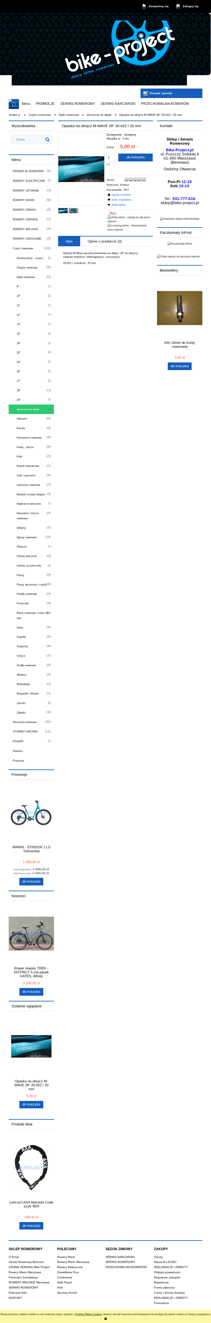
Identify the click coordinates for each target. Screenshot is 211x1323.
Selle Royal (64, 1282)
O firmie (14, 1257)
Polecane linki (18, 1292)
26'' (18, 371)
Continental (64, 1277)
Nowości (18, 751)
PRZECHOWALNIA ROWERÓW (126, 1267)
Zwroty (158, 1257)
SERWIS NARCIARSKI (120, 1257)
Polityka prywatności (167, 1272)
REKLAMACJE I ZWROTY (171, 1267)
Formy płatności (164, 1287)
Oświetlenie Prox (68, 1272)
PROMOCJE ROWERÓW (28, 171)
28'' (18, 390)
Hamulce (22, 418)
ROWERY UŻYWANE (26, 190)
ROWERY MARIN (23, 200)
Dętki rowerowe (26, 277)
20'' (18, 352)
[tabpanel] (105, 258)
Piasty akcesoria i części (32, 584)
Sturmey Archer (67, 1292)
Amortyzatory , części (30, 258)
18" (19, 343)
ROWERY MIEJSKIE (25, 229)
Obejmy (21, 527)
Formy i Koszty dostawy (169, 1292)
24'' (18, 362)
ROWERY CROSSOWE (27, 238)
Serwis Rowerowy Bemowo (26, 1262)
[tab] (69, 241)
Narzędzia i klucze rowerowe (28, 516)
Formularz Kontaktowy (23, 1277)
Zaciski (21, 703)
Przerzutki (23, 603)
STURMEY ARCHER (25, 731)
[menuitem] (26, 104)
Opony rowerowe (26, 537)
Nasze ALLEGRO (165, 1262)
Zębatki (21, 712)
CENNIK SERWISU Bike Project (29, 1267)
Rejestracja (161, 1282)
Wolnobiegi (23, 684)
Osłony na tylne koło (29, 565)
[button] (119, 194)
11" (18, 305)
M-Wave (124, 184)
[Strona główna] (99, 51)
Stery (20, 627)
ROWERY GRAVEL (24, 209)
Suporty (21, 636)
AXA (60, 1287)
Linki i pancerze (26, 475)
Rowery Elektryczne (70, 1267)
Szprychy (22, 646)
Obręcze (22, 546)
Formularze (161, 1303)
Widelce (21, 674)
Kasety (21, 428)
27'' (18, 380)
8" (18, 286)
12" (19, 314)
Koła (19, 456)
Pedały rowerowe (27, 593)
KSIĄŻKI (18, 741)
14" (19, 324)
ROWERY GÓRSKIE (25, 219)
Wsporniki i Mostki (28, 693)
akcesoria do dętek (28, 409)
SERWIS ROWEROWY (23, 1287)
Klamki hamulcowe (28, 465)
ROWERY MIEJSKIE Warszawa (29, 1282)
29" (19, 399)
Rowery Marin (66, 1257)
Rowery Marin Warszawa (25, 1272)
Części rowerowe (23, 248)
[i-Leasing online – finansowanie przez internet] (130, 227)
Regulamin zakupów (167, 1277)
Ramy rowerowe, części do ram (33, 615)
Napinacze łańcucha (29, 503)
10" (19, 295)
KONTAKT (15, 1297)
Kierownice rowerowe (29, 437)
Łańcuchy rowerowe (28, 484)
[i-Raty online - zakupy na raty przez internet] (130, 219)
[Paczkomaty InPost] (180, 243)
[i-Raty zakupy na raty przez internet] (179, 256)
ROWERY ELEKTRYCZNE (29, 180)
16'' (18, 333)
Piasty (20, 575)
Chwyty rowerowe (27, 267)
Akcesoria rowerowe (25, 722)
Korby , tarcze (25, 447)
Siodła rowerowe (26, 665)
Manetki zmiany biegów (31, 494)
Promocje (18, 760)
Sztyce (21, 655)
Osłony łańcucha (27, 556)
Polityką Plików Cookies (88, 1314)
